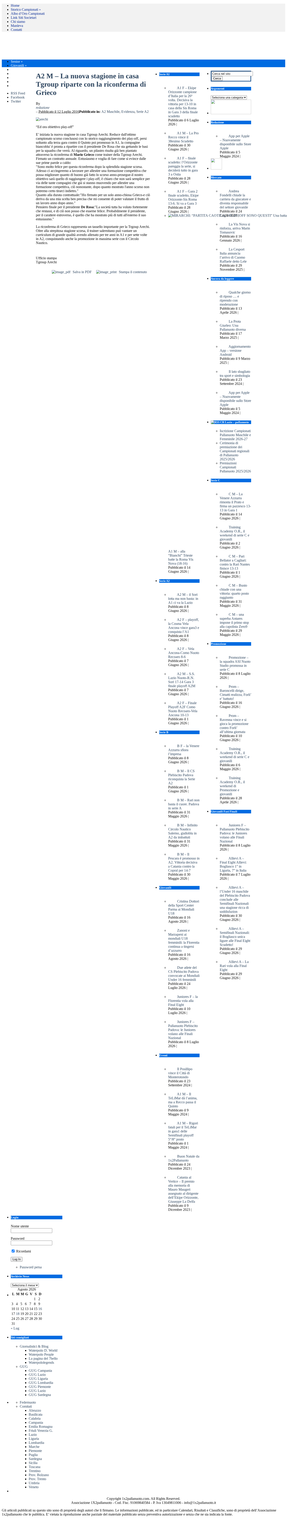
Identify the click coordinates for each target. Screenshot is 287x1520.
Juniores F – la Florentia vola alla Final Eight (183, 1001)
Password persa (31, 1267)
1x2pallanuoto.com (114, 45)
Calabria (35, 1418)
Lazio (33, 1434)
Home (15, 5)
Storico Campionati (26, 9)
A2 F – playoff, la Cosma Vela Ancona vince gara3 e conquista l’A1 (183, 626)
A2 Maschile (110, 112)
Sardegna (35, 1459)
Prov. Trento (37, 1479)
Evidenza (128, 112)
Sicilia (33, 1463)
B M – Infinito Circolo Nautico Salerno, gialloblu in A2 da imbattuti (183, 831)
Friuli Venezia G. (41, 1430)
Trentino (35, 1471)
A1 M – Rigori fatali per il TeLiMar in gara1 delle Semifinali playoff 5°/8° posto (183, 1131)
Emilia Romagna (40, 1426)
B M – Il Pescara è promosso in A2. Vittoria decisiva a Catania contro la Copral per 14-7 (184, 862)
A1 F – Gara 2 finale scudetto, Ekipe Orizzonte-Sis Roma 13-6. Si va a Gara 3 (183, 197)
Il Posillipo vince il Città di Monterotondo (180, 1073)
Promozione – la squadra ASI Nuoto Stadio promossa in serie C (235, 663)
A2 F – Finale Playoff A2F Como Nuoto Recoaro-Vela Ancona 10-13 (182, 709)
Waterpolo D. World (43, 1350)
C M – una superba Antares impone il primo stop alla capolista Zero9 (234, 620)
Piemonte (35, 1451)
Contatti (16, 30)
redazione (43, 107)
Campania (36, 1422)
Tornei (17, 77)
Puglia (33, 1455)
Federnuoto (28, 1402)
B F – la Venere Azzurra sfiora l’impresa (183, 750)
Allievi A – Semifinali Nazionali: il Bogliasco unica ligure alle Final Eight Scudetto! (235, 937)
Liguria (34, 1439)
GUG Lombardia (41, 1383)
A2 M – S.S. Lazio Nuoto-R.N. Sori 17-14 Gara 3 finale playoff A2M (181, 680)
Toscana (34, 1467)
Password (17, 1238)
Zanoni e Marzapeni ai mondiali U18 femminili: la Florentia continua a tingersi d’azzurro (183, 940)
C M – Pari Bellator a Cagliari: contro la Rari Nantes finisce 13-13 (235, 562)
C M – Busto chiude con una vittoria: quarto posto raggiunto (234, 591)
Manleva (17, 26)
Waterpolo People (41, 1354)
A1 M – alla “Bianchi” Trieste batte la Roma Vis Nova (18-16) (180, 557)
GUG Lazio (37, 1374)
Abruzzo (35, 1410)
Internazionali (22, 82)
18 (18, 1314)
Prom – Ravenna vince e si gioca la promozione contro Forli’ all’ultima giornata (234, 724)
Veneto (34, 1487)
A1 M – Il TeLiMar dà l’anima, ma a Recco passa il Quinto (182, 1100)
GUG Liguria (38, 1379)
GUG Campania (40, 1370)
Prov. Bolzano (39, 1475)
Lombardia (36, 1443)
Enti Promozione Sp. (27, 73)
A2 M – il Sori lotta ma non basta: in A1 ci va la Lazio (183, 599)
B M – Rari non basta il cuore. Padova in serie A (184, 804)
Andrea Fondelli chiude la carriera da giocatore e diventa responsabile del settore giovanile (235, 199)
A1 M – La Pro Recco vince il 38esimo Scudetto (183, 137)
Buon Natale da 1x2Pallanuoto (183, 1158)
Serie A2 (142, 112)
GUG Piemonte (40, 1387)
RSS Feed (18, 93)
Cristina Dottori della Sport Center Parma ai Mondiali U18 (183, 907)
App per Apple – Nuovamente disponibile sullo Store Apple (235, 142)
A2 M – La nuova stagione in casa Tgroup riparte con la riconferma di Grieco (91, 84)
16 (40, 1309)
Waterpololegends (41, 1362)
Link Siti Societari (23, 17)
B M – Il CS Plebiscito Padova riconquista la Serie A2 (181, 777)
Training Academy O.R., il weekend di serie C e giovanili (234, 755)
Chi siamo (18, 22)
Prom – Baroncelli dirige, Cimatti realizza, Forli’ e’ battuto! (235, 693)
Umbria (34, 1483)
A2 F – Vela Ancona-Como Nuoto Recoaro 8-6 (183, 653)
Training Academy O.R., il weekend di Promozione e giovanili (232, 786)
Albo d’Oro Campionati (28, 13)
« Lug (15, 1328)
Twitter (16, 101)
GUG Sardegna (40, 1395)
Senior (17, 61)
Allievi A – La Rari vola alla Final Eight (234, 966)
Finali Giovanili (23, 69)
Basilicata (35, 1414)
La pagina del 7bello (43, 1358)
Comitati (26, 1406)
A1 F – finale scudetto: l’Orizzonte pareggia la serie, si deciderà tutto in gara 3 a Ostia (183, 166)
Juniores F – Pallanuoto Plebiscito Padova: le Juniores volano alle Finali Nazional (234, 833)
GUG (24, 1366)
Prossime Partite (23, 86)
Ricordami (23, 1251)
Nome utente (20, 1226)
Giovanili (19, 65)
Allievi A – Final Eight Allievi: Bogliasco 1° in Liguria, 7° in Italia (233, 864)
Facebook (18, 97)
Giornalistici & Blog (34, 1346)
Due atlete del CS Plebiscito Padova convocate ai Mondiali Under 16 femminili (184, 974)
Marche (34, 1447)
